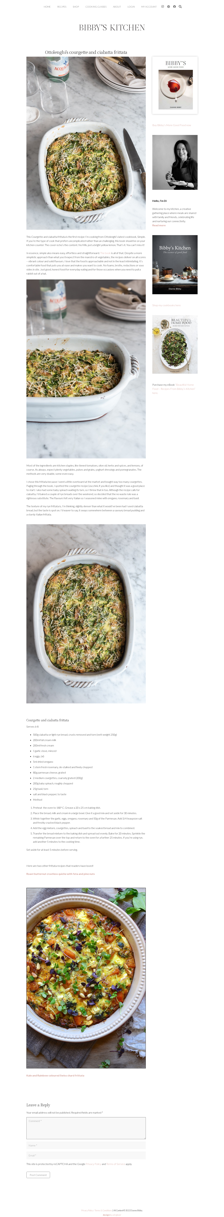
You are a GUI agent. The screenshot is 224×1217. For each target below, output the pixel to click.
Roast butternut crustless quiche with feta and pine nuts (60, 873)
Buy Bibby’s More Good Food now (171, 125)
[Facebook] (174, 6)
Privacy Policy (93, 1163)
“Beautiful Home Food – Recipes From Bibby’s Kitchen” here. (173, 388)
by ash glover (112, 1215)
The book (105, 252)
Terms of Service (115, 1163)
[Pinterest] (168, 6)
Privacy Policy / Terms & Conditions (96, 1210)
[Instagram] (162, 6)
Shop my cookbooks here (166, 305)
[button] (180, 6)
